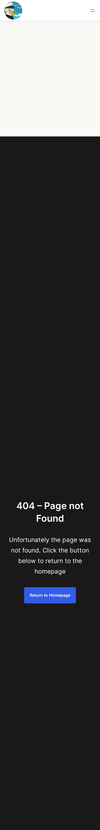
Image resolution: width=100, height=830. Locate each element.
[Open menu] (92, 10)
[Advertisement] (50, 84)
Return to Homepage (50, 595)
